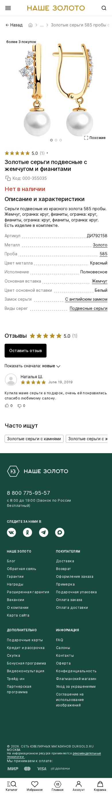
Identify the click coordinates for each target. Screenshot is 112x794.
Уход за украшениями (76, 686)
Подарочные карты (25, 640)
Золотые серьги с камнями (34, 438)
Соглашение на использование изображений (70, 699)
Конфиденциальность (76, 671)
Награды (15, 584)
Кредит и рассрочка (26, 648)
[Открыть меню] (8, 8)
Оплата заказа (69, 600)
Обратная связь (21, 569)
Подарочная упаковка (76, 592)
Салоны (63, 648)
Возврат (63, 569)
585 (103, 253)
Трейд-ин (15, 679)
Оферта (63, 663)
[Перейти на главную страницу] (56, 8)
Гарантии (15, 576)
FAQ (59, 640)
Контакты (65, 655)
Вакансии (15, 600)
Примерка (65, 584)
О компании (18, 607)
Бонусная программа (26, 663)
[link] (30, 25)
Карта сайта (18, 615)
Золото (100, 244)
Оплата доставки (72, 607)
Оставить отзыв (25, 350)
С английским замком (86, 299)
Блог (11, 561)
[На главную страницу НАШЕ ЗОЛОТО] (37, 471)
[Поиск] (104, 8)
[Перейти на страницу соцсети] (15, 532)
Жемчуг (99, 281)
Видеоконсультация (25, 671)
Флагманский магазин (76, 679)
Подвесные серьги (88, 308)
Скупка (13, 655)
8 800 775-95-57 (28, 493)
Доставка (65, 561)
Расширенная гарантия (28, 592)
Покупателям (68, 551)
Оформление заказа (74, 576)
